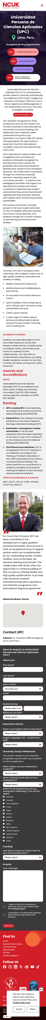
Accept (19, 1009)
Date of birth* (9, 684)
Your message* (10, 868)
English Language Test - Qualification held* (21, 739)
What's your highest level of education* (22, 729)
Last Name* (8, 676)
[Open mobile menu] (41, 5)
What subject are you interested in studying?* (20, 767)
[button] (23, 613)
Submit (7, 925)
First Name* (8, 665)
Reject (33, 1009)
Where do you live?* (13, 713)
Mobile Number (10, 704)
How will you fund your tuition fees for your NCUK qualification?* (21, 851)
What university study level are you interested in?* (20, 779)
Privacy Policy (19, 908)
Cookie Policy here (21, 1003)
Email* (6, 693)
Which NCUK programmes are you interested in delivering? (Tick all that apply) (21, 791)
